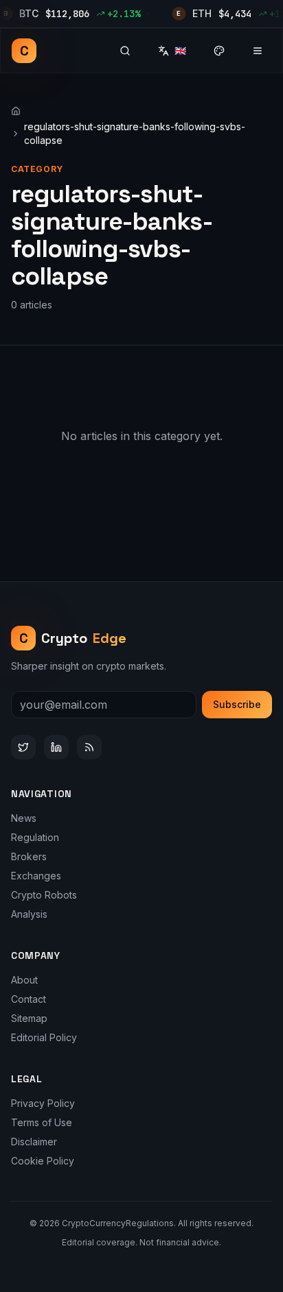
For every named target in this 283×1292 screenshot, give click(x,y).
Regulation (35, 837)
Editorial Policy (44, 1037)
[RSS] (89, 747)
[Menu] (257, 50)
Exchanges (36, 875)
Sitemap (29, 1018)
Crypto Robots (44, 895)
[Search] (125, 50)
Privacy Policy (43, 1103)
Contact (28, 999)
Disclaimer (34, 1141)
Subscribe (237, 704)
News (23, 818)
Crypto (73, 638)
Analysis (29, 914)
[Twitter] (23, 747)
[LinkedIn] (56, 747)
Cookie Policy (42, 1161)
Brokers (29, 856)
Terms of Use (41, 1122)
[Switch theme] (219, 50)
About (24, 980)
